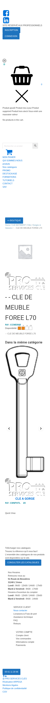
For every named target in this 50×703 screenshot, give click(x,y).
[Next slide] (41, 429)
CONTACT (8, 183)
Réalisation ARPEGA (12, 682)
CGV (5, 692)
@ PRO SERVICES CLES (15, 679)
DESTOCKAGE (10, 174)
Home (7, 225)
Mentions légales (10, 685)
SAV (5, 187)
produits (6, 164)
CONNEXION (11, 36)
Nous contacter (20, 610)
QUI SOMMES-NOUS (12, 160)
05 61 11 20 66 (11, 672)
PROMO (6, 170)
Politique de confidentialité (15, 688)
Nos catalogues (10, 167)
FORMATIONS (9, 177)
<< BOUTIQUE (14, 220)
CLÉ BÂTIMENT (19, 225)
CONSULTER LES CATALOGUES (23, 562)
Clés (29, 225)
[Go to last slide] (9, 429)
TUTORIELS (8, 180)
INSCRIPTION (11, 30)
